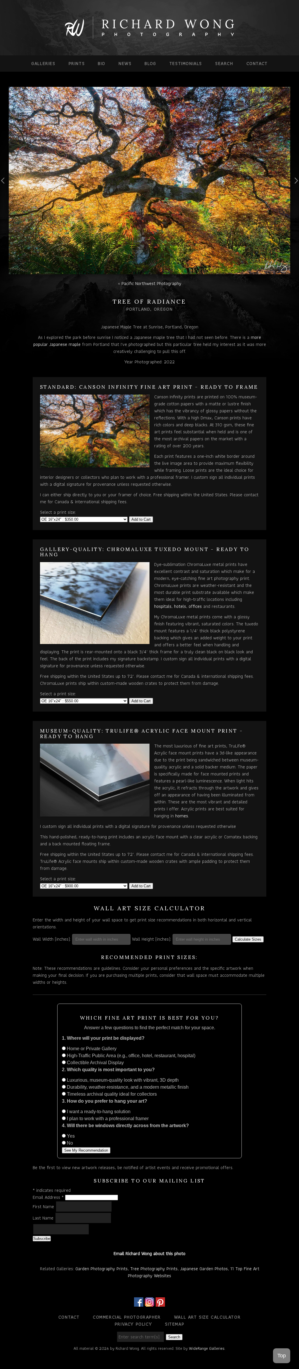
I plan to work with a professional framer (107, 1118)
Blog (150, 63)
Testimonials (185, 63)
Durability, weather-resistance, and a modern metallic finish (127, 1087)
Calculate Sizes (248, 939)
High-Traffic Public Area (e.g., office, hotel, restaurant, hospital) (130, 1055)
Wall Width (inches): (52, 939)
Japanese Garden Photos (204, 1268)
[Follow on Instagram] (149, 1303)
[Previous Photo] (4, 194)
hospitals (162, 606)
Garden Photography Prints (101, 1268)
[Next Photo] (294, 194)
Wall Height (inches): (151, 939)
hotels (180, 606)
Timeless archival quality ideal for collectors (111, 1094)
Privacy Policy (133, 1324)
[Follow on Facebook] (138, 1303)
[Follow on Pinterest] (160, 1303)
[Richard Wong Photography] (149, 37)
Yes (70, 1136)
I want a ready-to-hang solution (98, 1111)
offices (195, 606)
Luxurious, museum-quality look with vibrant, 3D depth (122, 1080)
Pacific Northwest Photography (151, 283)
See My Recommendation (86, 1150)
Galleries (43, 63)
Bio (101, 63)
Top (281, 1356)
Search (224, 63)
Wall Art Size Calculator (207, 1317)
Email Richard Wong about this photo (149, 1253)
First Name (44, 1206)
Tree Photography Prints (154, 1268)
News (125, 63)
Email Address (48, 1197)
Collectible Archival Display (95, 1062)
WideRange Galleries (207, 1348)
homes (181, 815)
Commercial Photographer (127, 1317)
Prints (77, 63)
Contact (257, 63)
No (69, 1143)
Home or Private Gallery (91, 1048)
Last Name (44, 1218)
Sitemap (174, 1324)
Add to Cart (141, 519)
